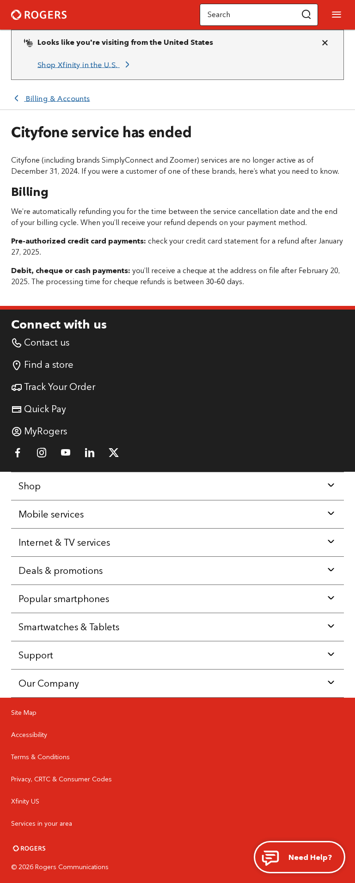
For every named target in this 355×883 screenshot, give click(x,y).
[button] (306, 15)
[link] (85, 65)
